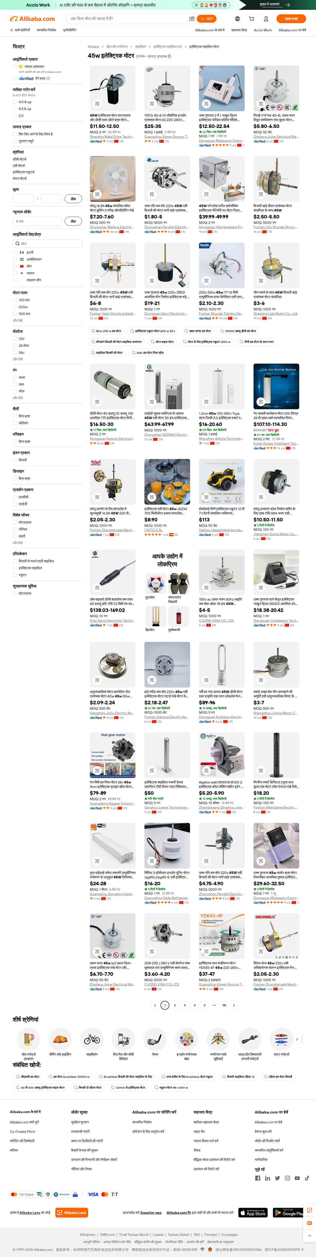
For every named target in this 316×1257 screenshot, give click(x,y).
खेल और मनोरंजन (117, 47)
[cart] (252, 19)
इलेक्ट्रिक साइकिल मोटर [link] (204, 47)
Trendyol (210, 1235)
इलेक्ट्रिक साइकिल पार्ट (168, 47)
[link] (309, 1210)
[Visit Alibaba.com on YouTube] (297, 1178)
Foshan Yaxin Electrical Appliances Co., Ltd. (113, 314)
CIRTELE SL (153, 530)
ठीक (73, 199)
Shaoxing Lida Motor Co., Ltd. (276, 314)
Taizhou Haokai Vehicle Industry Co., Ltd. (222, 530)
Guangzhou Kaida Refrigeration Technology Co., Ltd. (167, 898)
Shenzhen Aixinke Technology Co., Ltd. (222, 439)
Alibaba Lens (30, 1213)
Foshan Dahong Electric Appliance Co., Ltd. (167, 717)
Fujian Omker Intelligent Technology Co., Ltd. (276, 443)
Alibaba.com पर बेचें (268, 1122)
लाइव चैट (199, 1131)
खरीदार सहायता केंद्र (206, 1122)
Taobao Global (178, 1235)
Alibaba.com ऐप (179, 1213)
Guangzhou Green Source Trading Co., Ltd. (167, 137)
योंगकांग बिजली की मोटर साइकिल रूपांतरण (118, 342)
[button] (192, 19)
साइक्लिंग (140, 47)
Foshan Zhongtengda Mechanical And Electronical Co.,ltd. (113, 530)
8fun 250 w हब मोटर (108, 331)
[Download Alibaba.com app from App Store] (253, 1213)
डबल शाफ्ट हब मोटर (200, 331)
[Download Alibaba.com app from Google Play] (289, 1213)
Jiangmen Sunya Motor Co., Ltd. (276, 534)
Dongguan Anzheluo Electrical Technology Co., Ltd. (222, 717)
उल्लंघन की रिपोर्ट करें (206, 1169)
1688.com (107, 1235)
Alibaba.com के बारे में (25, 1112)
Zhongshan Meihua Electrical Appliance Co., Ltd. (113, 227)
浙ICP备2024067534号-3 (284, 1250)
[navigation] (47, 526)
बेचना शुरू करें (263, 1131)
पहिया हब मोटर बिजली (280, 1077)
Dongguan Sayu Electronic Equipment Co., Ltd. (167, 314)
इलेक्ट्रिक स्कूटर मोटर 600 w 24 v (155, 331)
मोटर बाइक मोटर (165, 342)
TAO (196, 1235)
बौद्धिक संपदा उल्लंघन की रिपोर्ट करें (214, 1160)
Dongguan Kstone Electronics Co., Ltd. (113, 439)
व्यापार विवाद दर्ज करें (206, 1141)
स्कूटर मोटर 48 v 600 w (173, 1087)
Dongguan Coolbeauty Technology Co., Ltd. (276, 620)
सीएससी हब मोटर (30, 1077)
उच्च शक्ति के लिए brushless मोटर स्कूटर (189, 1077)
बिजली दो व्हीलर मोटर (90, 1087)
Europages (229, 1235)
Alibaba (93, 47)
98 (224, 1005)
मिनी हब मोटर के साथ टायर (259, 342)
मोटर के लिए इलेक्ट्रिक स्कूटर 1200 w (209, 342)
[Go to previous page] (155, 1005)
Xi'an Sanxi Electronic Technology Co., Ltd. (113, 620)
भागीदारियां (261, 1160)
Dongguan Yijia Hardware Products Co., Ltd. (222, 227)
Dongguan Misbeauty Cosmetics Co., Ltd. (222, 140)
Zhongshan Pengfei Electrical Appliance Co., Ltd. (167, 227)
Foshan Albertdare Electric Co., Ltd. (276, 807)
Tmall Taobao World (134, 1235)
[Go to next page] (234, 1005)
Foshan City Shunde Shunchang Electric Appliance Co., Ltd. (276, 227)
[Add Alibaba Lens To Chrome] (71, 1213)
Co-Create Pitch (22, 1131)
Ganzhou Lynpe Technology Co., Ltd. (167, 807)
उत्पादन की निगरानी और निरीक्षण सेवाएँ (94, 1160)
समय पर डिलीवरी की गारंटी (87, 1141)
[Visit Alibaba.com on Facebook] (258, 1178)
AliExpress (88, 1235)
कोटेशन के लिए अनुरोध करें (148, 1131)
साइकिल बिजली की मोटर (109, 352)
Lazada (158, 1235)
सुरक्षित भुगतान (80, 1122)
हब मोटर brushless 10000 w (71, 1077)
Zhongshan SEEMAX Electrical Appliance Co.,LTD (167, 435)
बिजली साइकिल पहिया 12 (241, 1077)
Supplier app (151, 1213)
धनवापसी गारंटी (80, 1131)
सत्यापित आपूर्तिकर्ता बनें (269, 1150)
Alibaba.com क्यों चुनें (24, 1122)
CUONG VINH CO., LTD (216, 620)
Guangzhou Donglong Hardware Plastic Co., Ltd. (113, 894)
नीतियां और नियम (81, 1169)
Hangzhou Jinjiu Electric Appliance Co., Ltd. (113, 713)
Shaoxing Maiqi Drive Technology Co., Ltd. (113, 137)
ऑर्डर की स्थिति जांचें (267, 1141)
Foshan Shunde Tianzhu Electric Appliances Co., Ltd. (222, 314)
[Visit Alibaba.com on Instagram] (287, 1178)
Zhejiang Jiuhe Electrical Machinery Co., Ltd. (276, 137)
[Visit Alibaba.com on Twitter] (277, 1178)
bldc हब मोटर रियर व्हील (150, 352)
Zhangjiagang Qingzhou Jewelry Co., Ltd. (222, 807)
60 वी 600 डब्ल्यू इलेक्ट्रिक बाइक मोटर (42, 1087)
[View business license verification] (202, 1249)
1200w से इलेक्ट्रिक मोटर (130, 1087)
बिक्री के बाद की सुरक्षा (84, 1150)
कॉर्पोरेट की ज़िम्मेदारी (22, 1141)
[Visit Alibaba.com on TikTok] (307, 1178)
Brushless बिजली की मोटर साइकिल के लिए (128, 1077)
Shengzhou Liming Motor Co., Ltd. (276, 713)
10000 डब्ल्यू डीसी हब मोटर (240, 331)
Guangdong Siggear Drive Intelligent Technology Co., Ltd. (113, 803)
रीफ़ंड (197, 1150)
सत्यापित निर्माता (142, 1122)
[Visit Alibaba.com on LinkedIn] (268, 1178)
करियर (14, 1150)
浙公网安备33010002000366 (239, 1250)
